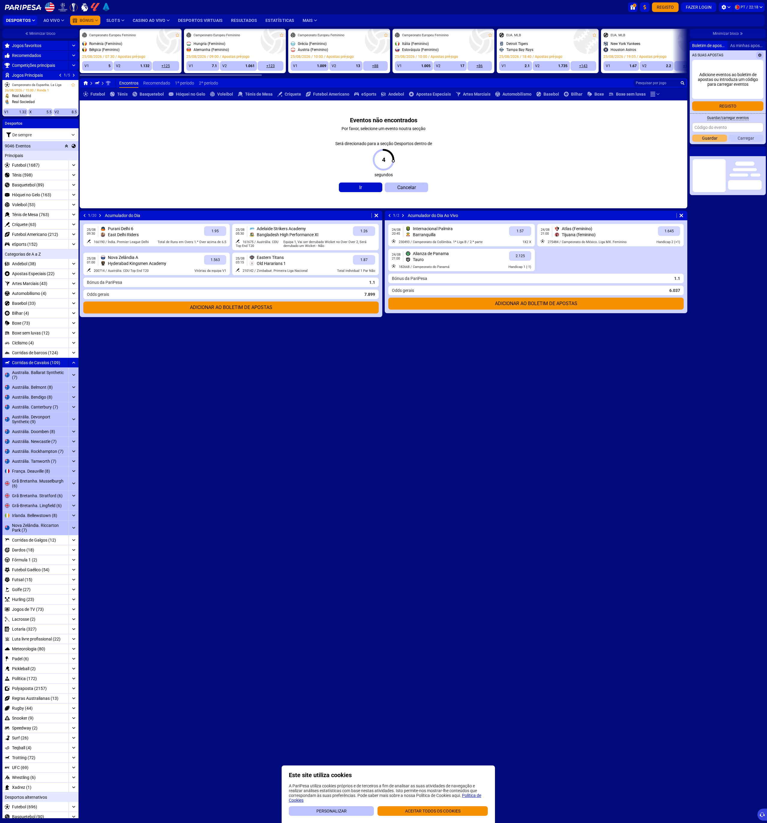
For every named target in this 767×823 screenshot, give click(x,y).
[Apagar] (376, 215)
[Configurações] (726, 7)
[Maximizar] (73, 45)
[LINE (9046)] (85, 83)
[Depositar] (645, 7)
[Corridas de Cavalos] (97, 83)
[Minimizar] (73, 362)
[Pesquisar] (682, 83)
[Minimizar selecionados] (66, 146)
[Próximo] (73, 75)
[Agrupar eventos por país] (73, 146)
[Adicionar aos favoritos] (73, 85)
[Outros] (655, 94)
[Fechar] (761, 151)
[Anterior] (60, 75)
